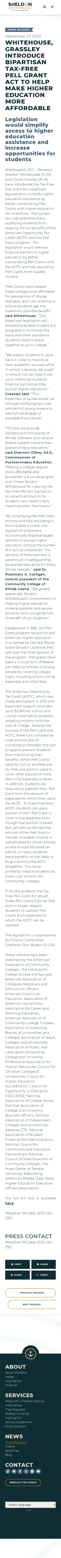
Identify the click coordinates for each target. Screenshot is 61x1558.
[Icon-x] (26, 1471)
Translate (41, 1510)
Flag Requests (15, 1409)
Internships (13, 1405)
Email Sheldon (15, 1426)
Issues (9, 1376)
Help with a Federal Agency (24, 1401)
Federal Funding (17, 1413)
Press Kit (11, 1385)
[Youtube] (38, 1471)
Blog (8, 1455)
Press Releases (19, 30)
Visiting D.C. (14, 1418)
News (14, 1436)
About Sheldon (16, 1372)
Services (19, 1395)
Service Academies (18, 1422)
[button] (52, 7)
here (9, 1203)
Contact (19, 1465)
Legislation (13, 1381)
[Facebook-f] (20, 1471)
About (15, 1367)
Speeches (12, 1450)
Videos (10, 1446)
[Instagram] (32, 1471)
